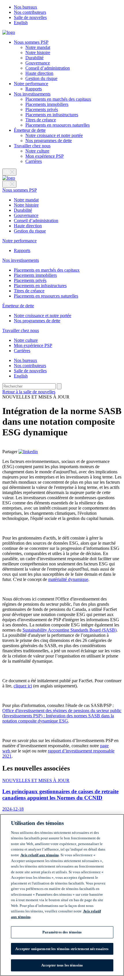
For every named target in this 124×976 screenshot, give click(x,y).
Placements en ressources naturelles (57, 125)
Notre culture (37, 150)
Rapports (33, 88)
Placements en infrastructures (51, 114)
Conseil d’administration (47, 68)
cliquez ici (23, 685)
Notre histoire (37, 52)
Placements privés (41, 109)
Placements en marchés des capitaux (58, 99)
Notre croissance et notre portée (54, 135)
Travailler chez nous (32, 145)
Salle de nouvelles (30, 17)
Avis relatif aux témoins (39, 855)
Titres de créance (40, 119)
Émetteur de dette (30, 130)
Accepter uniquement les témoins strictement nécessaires (61, 949)
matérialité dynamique (68, 579)
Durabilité (34, 57)
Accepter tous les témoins (62, 965)
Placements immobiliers (46, 104)
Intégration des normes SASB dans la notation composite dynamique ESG (58, 718)
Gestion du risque (41, 78)
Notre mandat (37, 47)
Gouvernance (37, 62)
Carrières (33, 161)
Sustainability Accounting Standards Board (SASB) (69, 630)
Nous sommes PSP (31, 42)
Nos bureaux (25, 7)
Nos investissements (32, 94)
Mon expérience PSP (44, 156)
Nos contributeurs (30, 12)
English (21, 22)
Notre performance (31, 83)
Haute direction (39, 73)
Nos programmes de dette (48, 140)
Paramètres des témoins (62, 932)
